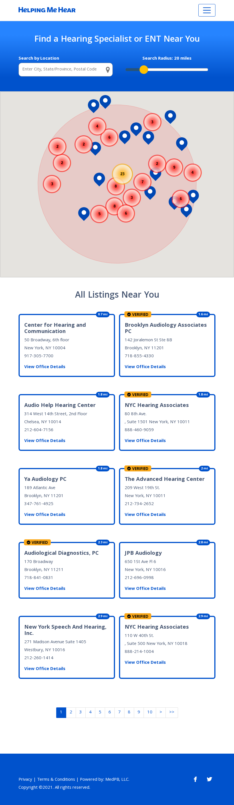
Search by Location (39, 58)
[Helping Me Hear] (47, 10)
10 (149, 712)
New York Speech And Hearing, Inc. (65, 630)
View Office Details (44, 367)
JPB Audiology (143, 553)
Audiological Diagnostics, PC (61, 553)
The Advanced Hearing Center (165, 480)
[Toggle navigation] (206, 10)
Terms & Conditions (56, 780)
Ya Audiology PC (45, 480)
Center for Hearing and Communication (55, 328)
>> (171, 712)
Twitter (209, 779)
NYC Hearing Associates (157, 406)
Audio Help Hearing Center (60, 406)
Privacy (25, 780)
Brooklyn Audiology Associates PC (166, 328)
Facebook (195, 779)
